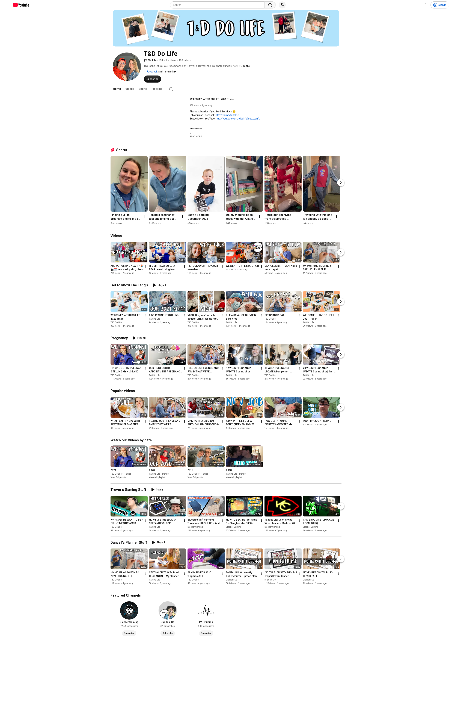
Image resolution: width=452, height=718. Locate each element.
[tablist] (226, 89)
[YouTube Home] (21, 5)
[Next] (340, 182)
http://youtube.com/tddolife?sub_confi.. (238, 118)
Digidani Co (231, 580)
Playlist (127, 474)
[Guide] (6, 5)
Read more (196, 136)
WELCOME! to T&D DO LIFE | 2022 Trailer (212, 99)
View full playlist (119, 477)
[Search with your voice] (282, 4)
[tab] (117, 89)
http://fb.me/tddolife (227, 115)
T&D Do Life (116, 322)
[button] (196, 136)
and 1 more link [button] (167, 71)
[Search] (270, 4)
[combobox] (218, 5)
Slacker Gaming (195, 527)
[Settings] (425, 5)
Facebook (151, 71)
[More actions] (337, 149)
